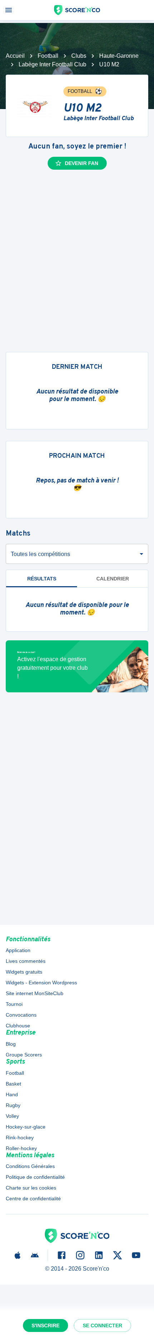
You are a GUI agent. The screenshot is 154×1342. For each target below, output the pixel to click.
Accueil (15, 56)
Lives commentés (25, 961)
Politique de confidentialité (35, 1177)
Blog (11, 1044)
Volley (12, 1116)
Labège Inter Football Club (52, 64)
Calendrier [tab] (112, 578)
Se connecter (102, 1325)
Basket (13, 1084)
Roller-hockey (21, 1148)
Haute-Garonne (119, 56)
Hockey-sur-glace (25, 1127)
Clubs (78, 56)
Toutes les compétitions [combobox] (40, 554)
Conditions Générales (30, 1166)
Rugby (13, 1105)
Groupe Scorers (24, 1055)
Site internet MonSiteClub (34, 993)
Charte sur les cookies (31, 1188)
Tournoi (14, 1004)
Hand (12, 1094)
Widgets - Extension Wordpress (41, 982)
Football (48, 56)
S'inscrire (45, 1325)
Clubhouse (18, 1025)
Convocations (21, 1015)
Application (18, 950)
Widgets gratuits (24, 972)
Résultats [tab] (41, 578)
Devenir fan (81, 163)
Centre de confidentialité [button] (33, 1198)
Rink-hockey (20, 1137)
